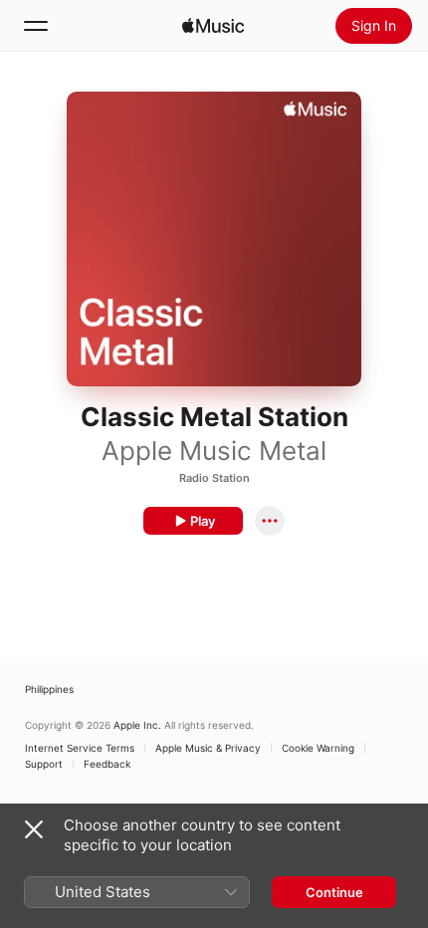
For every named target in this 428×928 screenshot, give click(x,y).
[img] (213, 26)
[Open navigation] (36, 26)
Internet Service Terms (79, 748)
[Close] (34, 829)
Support (44, 764)
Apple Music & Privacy (208, 748)
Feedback (107, 764)
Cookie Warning (318, 748)
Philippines (49, 689)
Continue (334, 892)
